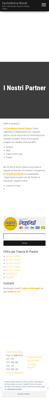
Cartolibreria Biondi (14, 3)
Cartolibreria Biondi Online (18, 128)
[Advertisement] (24, 36)
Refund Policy (33, 360)
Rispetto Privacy (34, 357)
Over (11, 273)
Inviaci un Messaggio (31, 288)
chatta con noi (14, 291)
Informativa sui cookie (14, 389)
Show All (9, 277)
